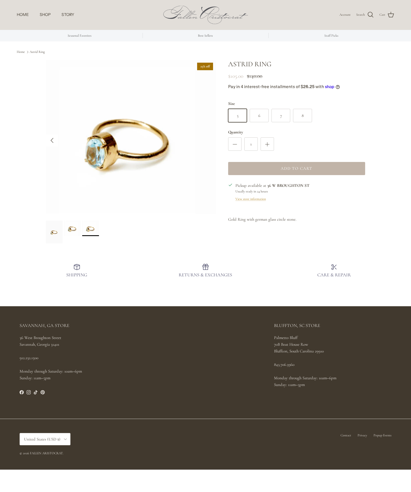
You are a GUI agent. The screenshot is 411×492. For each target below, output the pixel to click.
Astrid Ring (37, 52)
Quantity (235, 132)
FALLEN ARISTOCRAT (46, 453)
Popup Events (382, 435)
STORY (68, 14)
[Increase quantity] (267, 144)
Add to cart (296, 168)
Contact (346, 435)
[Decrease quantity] (235, 144)
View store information (250, 199)
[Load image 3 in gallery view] (131, 137)
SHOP (45, 14)
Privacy (362, 435)
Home (21, 52)
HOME (23, 14)
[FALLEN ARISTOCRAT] (205, 15)
